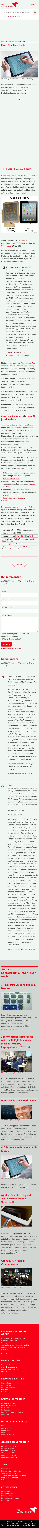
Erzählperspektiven (8, 1403)
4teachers (4, 1389)
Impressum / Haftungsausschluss (13, 1338)
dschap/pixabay (9, 1073)
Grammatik (5, 1414)
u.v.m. (5, 500)
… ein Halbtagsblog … (9, 1367)
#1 (2, 677)
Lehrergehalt (6, 1491)
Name (3, 591)
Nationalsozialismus (8, 1455)
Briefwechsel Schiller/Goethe (11, 1369)
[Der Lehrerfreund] (19, 1509)
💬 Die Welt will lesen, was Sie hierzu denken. (18, 540)
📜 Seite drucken (15, 544)
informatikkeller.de (8, 1385)
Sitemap (4, 1343)
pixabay (6, 1227)
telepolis (4, 1371)
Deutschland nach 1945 (9, 1457)
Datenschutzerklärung (9, 1340)
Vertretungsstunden (8, 1473)
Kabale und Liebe (7, 1428)
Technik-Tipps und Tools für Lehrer (13, 1475)
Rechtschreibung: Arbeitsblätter (12, 1412)
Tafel (31, 536)
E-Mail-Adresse (6, 599)
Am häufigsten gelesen (9, 1345)
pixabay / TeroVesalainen (11, 79)
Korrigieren (5, 1500)
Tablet (26, 536)
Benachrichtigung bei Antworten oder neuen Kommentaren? (17, 635)
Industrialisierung (7, 1448)
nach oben (19, 564)
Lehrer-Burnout (6, 1496)
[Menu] (34, 4)
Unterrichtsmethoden (9, 1480)
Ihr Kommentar (6, 615)
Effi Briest (4, 1426)
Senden (6, 644)
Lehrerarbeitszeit (7, 1493)
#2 (3, 785)
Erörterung (5, 1408)
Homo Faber (5, 1430)
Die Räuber (5, 1432)
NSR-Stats (4, 1349)
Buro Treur (5, 1392)
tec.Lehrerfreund (7, 1353)
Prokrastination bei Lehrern (11, 1471)
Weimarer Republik (8, 1453)
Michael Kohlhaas (7, 1435)
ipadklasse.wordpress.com (14, 498)
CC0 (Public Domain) (26, 79)
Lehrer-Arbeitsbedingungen (11, 1498)
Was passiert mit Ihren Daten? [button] (11, 648)
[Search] (35, 12)
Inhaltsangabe (6, 1410)
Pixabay (6, 1287)
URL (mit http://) (7, 607)
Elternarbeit (5, 1469)
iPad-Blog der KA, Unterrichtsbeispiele (17, 477)
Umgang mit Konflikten (9, 1477)
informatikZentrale (8, 1387)
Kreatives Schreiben (8, 1405)
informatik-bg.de (7, 1383)
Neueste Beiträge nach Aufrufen (13, 1347)
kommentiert (24, 1345)
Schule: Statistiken (8, 1365)
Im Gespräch (17, 547)
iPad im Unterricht (16, 536)
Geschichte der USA (8, 1446)
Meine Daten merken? (12, 639)
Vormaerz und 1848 (8, 1451)
